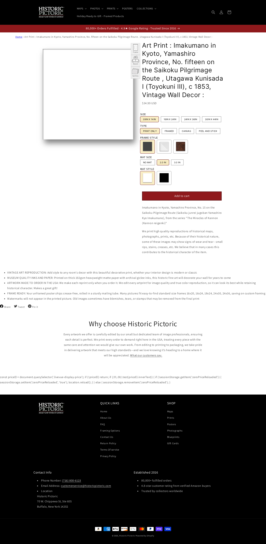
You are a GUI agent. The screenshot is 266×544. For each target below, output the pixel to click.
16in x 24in (170, 119)
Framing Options (110, 430)
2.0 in (163, 162)
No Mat (147, 162)
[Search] (213, 12)
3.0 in (177, 162)
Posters (171, 424)
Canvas (186, 131)
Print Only (150, 131)
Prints (170, 417)
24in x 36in (190, 119)
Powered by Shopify (145, 535)
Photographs (175, 430)
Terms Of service (109, 449)
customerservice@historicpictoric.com (86, 486)
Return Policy (108, 443)
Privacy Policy (108, 456)
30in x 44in (211, 119)
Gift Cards (173, 443)
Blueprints (173, 437)
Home (18, 36)
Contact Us (106, 437)
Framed (169, 131)
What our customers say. (146, 355)
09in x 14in (149, 119)
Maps (170, 411)
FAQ (102, 424)
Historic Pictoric (127, 535)
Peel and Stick (208, 131)
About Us (105, 417)
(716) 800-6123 (71, 480)
